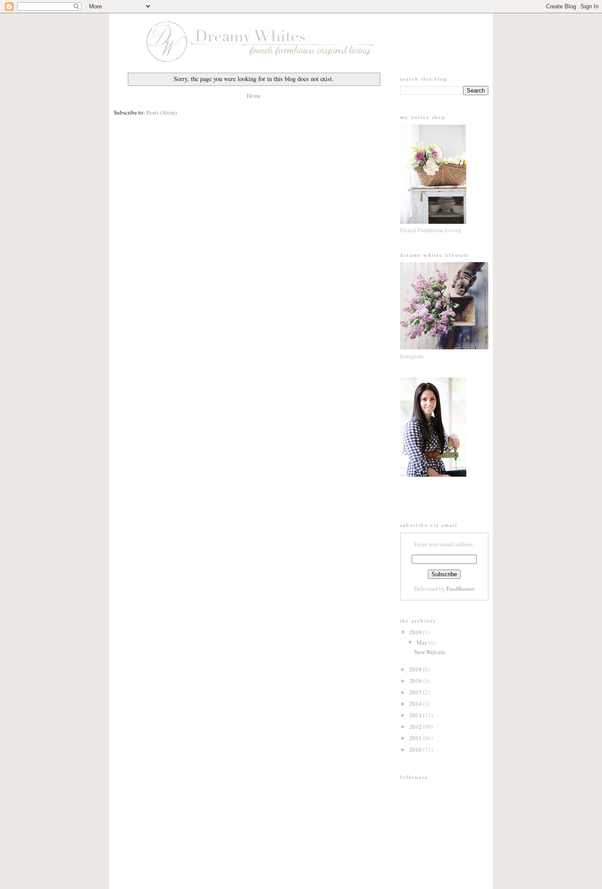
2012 (416, 726)
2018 (416, 669)
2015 (416, 692)
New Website (429, 652)
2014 (416, 703)
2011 (416, 738)
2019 (416, 632)
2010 (416, 749)
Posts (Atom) (161, 112)
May (422, 642)
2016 (416, 681)
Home (254, 96)
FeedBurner (460, 589)
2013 (416, 715)
